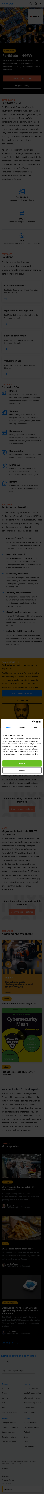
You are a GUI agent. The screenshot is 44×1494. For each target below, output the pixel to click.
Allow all (22, 763)
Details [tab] (22, 728)
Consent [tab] (8, 728)
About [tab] (36, 728)
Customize (21, 770)
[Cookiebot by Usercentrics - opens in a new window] (32, 721)
